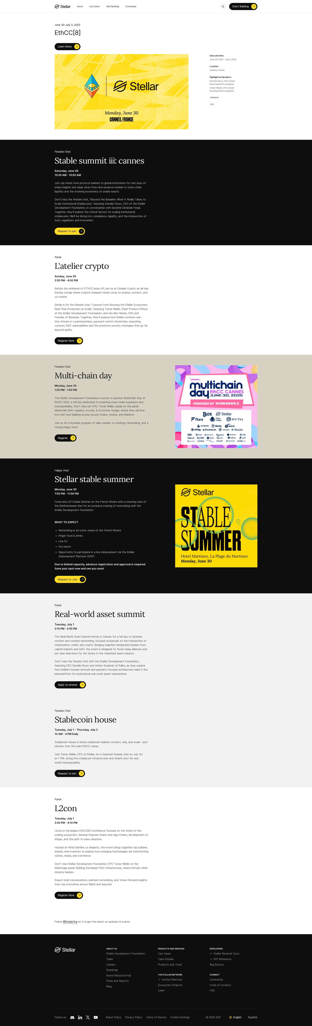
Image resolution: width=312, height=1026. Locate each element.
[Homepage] (65, 950)
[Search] (223, 6)
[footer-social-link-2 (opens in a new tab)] (88, 1017)
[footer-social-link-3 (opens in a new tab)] (96, 1017)
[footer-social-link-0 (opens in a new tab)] (72, 1017)
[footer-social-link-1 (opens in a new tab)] (80, 1017)
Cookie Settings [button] (180, 1017)
